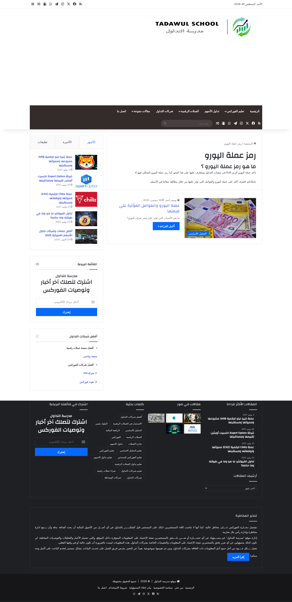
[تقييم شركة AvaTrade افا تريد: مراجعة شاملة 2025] (192, 429)
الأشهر (91, 142)
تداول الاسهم (116, 443)
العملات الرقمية (190, 111)
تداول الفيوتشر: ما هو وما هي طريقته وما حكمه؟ (54, 215)
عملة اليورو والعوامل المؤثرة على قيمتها (149, 208)
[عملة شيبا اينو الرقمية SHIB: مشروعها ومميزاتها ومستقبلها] (86, 162)
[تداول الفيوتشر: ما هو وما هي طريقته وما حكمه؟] (86, 218)
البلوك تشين (101, 423)
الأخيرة (67, 142)
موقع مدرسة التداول (165, 581)
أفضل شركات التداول (131, 416)
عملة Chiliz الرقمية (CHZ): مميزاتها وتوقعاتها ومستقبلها (56, 198)
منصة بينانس (90, 356)
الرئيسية (254, 111)
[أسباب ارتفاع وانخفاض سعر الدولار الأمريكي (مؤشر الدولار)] (156, 418)
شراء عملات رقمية (106, 470)
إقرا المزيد (238, 557)
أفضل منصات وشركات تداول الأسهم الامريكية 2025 (55, 233)
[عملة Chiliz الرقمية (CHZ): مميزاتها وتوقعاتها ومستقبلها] (86, 199)
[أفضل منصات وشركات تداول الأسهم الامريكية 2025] (86, 236)
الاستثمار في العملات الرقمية (127, 423)
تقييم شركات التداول (131, 470)
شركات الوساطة (112, 477)
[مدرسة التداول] (200, 27)
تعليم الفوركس (235, 111)
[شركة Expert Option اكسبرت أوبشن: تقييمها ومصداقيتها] (86, 181)
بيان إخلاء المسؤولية (140, 587)
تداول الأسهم (212, 111)
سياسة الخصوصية (163, 587)
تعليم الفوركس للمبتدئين (130, 457)
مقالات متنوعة (142, 111)
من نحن (179, 587)
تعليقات (42, 142)
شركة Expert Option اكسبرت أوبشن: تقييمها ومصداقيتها (55, 178)
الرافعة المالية (113, 430)
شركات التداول (164, 111)
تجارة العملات (135, 443)
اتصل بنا (121, 111)
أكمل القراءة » (166, 226)
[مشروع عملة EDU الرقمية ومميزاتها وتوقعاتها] (174, 418)
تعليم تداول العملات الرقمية (128, 464)
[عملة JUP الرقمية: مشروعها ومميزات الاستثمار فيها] (174, 429)
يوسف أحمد (171, 200)
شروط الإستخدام (118, 587)
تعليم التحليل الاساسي (131, 450)
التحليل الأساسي (133, 430)
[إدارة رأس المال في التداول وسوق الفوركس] (192, 418)
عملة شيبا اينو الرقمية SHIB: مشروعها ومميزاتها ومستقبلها (55, 161)
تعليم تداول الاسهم (103, 457)
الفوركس (116, 437)
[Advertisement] (146, 75)
